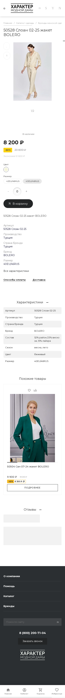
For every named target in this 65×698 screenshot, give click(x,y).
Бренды (8, 606)
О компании (11, 576)
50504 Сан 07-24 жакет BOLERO (28, 466)
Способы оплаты (14, 280)
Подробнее (32, 487)
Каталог (8, 596)
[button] (12, 462)
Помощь (9, 586)
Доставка (39, 280)
